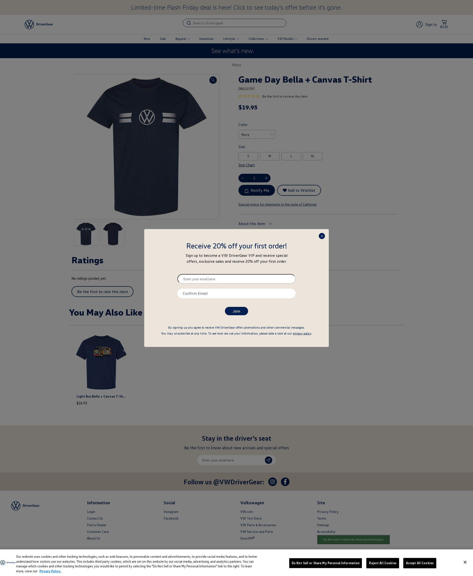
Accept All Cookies (420, 563)
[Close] (465, 562)
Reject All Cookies (382, 563)
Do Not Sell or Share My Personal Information (326, 563)
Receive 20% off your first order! (236, 246)
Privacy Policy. (50, 571)
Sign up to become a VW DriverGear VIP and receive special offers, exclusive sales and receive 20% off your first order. (236, 258)
